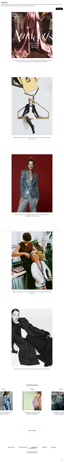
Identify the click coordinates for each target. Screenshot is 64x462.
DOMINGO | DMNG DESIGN (32, 452)
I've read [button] (59, 8)
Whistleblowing (32, 448)
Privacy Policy (11, 447)
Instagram (53, 447)
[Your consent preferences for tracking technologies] (62, 460)
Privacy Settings (23, 447)
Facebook (44, 447)
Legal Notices (34, 447)
